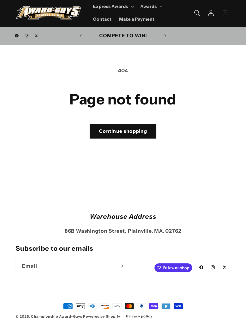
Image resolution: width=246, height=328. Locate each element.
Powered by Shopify (101, 316)
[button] (113, 6)
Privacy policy (139, 316)
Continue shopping (123, 131)
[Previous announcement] (80, 36)
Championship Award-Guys (57, 316)
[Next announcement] (165, 36)
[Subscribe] (121, 266)
